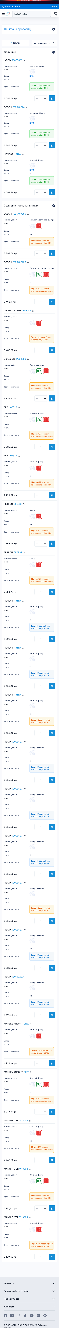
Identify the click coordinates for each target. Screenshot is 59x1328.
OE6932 (18, 504)
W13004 (23, 1120)
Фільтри (16, 43)
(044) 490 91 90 (12, 6)
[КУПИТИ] (52, 98)
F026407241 (19, 107)
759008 (27, 310)
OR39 (26, 1023)
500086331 (17, 60)
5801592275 (18, 976)
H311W (17, 154)
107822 (13, 407)
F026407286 (19, 213)
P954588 (21, 358)
